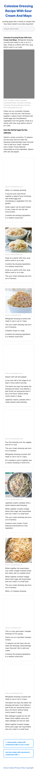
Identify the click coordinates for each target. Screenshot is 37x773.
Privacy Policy (20, 768)
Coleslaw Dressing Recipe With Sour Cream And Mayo (18, 11)
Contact (11, 768)
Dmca (6, 768)
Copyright (29, 768)
